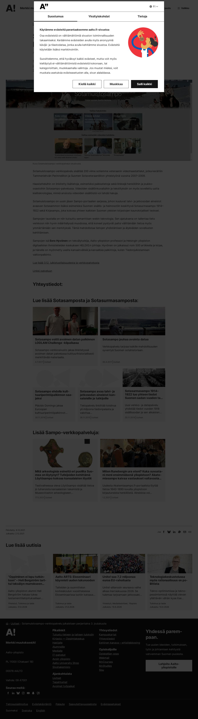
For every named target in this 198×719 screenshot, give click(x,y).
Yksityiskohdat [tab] (99, 16)
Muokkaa (116, 84)
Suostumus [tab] (55, 16)
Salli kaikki (144, 84)
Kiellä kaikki (87, 84)
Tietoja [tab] (142, 16)
